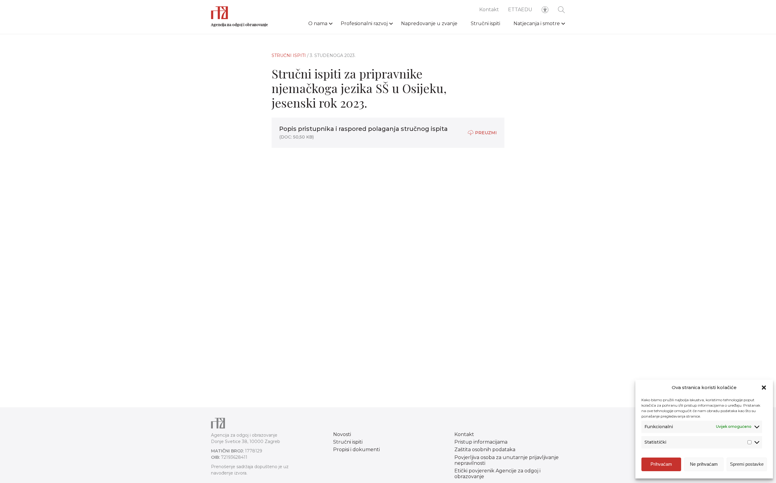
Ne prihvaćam (704, 464)
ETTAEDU (520, 9)
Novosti (342, 434)
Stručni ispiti (485, 23)
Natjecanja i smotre (536, 23)
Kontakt (489, 9)
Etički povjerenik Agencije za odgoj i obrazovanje (497, 473)
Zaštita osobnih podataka (484, 449)
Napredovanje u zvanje (429, 23)
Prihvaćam (661, 464)
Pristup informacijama (480, 442)
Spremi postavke (747, 464)
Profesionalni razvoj (364, 23)
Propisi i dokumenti (356, 449)
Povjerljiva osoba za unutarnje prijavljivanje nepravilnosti (506, 460)
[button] (764, 388)
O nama (317, 23)
